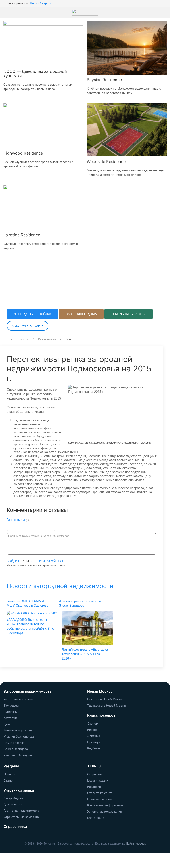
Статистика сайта (99, 793)
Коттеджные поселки (19, 699)
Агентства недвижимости (22, 810)
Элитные (93, 736)
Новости (22, 339)
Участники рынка (19, 790)
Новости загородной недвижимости (60, 586)
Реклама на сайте (100, 799)
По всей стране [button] (41, 3)
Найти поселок (136, 843)
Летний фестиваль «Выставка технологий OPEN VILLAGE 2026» (85, 654)
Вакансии (94, 786)
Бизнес (92, 729)
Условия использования (104, 811)
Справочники (15, 826)
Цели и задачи (97, 780)
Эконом (92, 723)
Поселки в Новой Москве (105, 699)
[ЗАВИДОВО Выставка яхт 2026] (32, 613)
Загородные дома (81, 314)
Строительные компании (22, 817)
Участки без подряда (19, 736)
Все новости (47, 339)
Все (68, 339)
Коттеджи (10, 718)
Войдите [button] (14, 561)
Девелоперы (13, 804)
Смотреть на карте (28, 325)
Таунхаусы (11, 705)
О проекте (94, 774)
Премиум (94, 742)
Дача (7, 724)
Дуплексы (10, 711)
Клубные (93, 748)
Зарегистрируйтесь (47, 561)
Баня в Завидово (16, 749)
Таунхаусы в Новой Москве (107, 705)
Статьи (9, 780)
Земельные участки (128, 314)
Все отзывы (16, 520)
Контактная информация (105, 805)
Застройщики (13, 798)
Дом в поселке (14, 742)
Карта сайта (96, 817)
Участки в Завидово (18, 755)
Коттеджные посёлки (32, 314)
